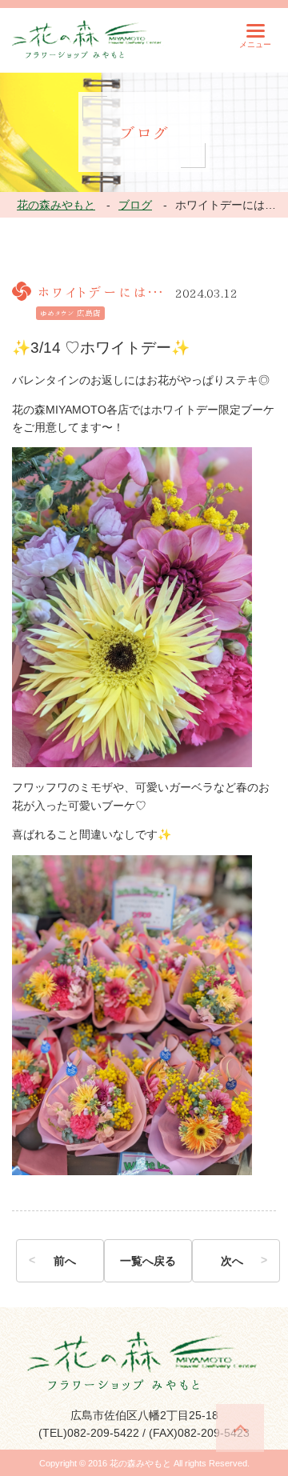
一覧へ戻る (148, 1260)
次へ (232, 1260)
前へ (65, 1260)
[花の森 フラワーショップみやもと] (88, 38)
